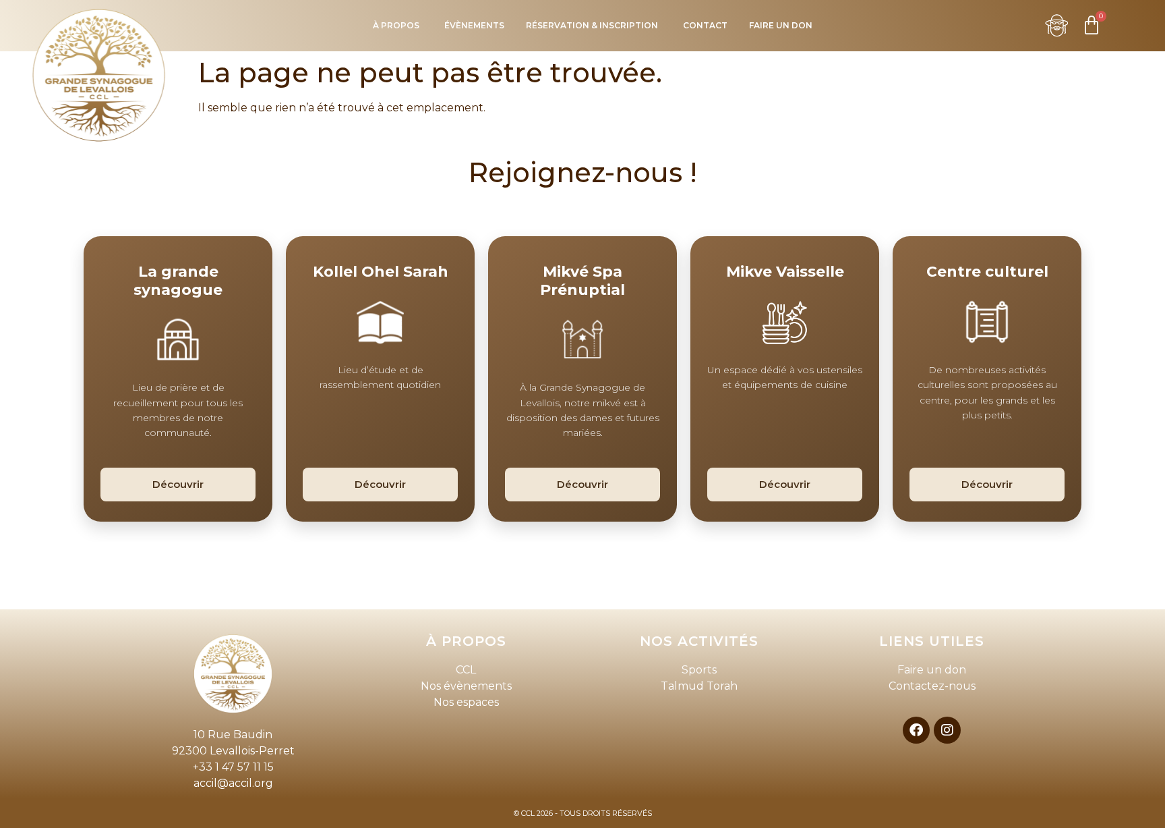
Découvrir (178, 484)
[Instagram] (947, 730)
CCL (466, 669)
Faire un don (931, 669)
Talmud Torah (699, 686)
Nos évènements (466, 686)
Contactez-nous (932, 686)
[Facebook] (916, 730)
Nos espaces (466, 702)
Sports (699, 669)
